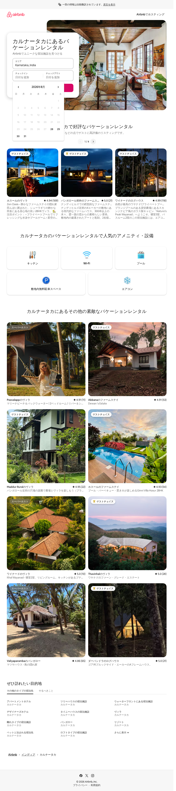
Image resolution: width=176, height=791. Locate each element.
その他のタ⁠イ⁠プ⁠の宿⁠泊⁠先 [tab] (20, 690)
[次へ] (93, 141)
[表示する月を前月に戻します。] (19, 87)
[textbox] (27, 77)
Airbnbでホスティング (150, 14)
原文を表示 (109, 4)
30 (18, 136)
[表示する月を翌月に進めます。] (58, 87)
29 (58, 129)
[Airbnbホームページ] (15, 14)
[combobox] (43, 65)
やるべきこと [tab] (46, 690)
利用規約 (95, 785)
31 (25, 136)
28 (51, 129)
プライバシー (80, 785)
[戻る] (80, 141)
